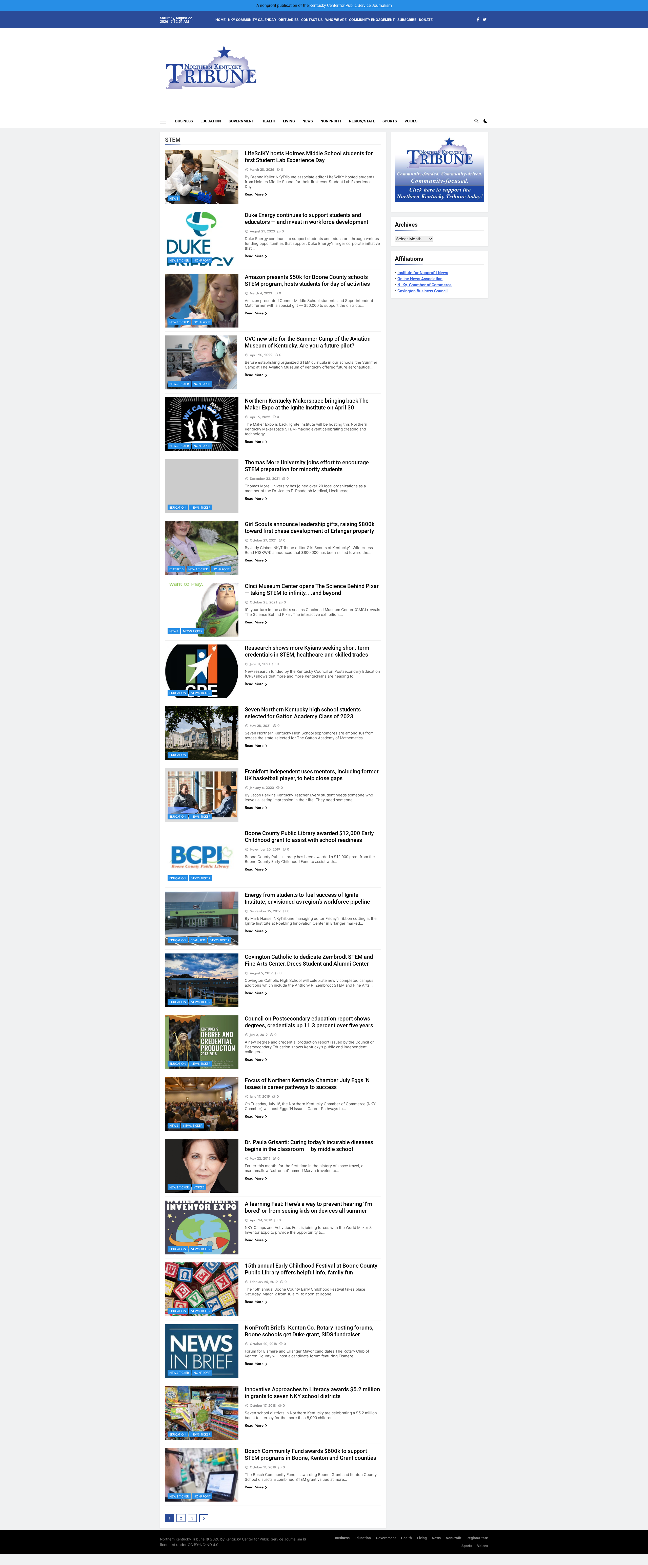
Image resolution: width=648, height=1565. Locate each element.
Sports (389, 121)
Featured (176, 569)
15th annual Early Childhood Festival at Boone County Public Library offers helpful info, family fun (311, 1269)
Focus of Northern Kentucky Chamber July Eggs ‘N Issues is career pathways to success (307, 1083)
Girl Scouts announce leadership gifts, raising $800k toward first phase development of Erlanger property (309, 527)
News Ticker (179, 260)
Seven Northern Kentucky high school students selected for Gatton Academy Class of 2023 (303, 713)
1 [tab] (490, 38)
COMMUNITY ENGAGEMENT (372, 20)
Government (241, 121)
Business (184, 121)
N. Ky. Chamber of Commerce (424, 284)
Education (210, 121)
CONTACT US (312, 20)
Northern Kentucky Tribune (182, 1539)
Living (289, 121)
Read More (254, 194)
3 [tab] (490, 53)
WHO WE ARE (336, 20)
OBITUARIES (288, 20)
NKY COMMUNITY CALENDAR (252, 20)
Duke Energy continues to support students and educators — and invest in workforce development (306, 218)
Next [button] (478, 63)
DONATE (426, 20)
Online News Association (419, 278)
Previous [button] (490, 63)
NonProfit (330, 121)
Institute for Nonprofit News (422, 272)
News (307, 121)
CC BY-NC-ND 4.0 (203, 1544)
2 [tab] (490, 46)
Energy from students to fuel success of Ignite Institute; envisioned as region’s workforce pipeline (307, 898)
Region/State (362, 121)
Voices (410, 121)
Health (268, 121)
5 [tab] (490, 68)
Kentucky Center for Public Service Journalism (351, 5)
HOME (220, 20)
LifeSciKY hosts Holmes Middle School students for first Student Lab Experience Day (309, 156)
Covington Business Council (422, 291)
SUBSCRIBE (406, 20)
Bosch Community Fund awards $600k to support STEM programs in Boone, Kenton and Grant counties (310, 1454)
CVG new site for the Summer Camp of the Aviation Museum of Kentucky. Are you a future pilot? (308, 342)
